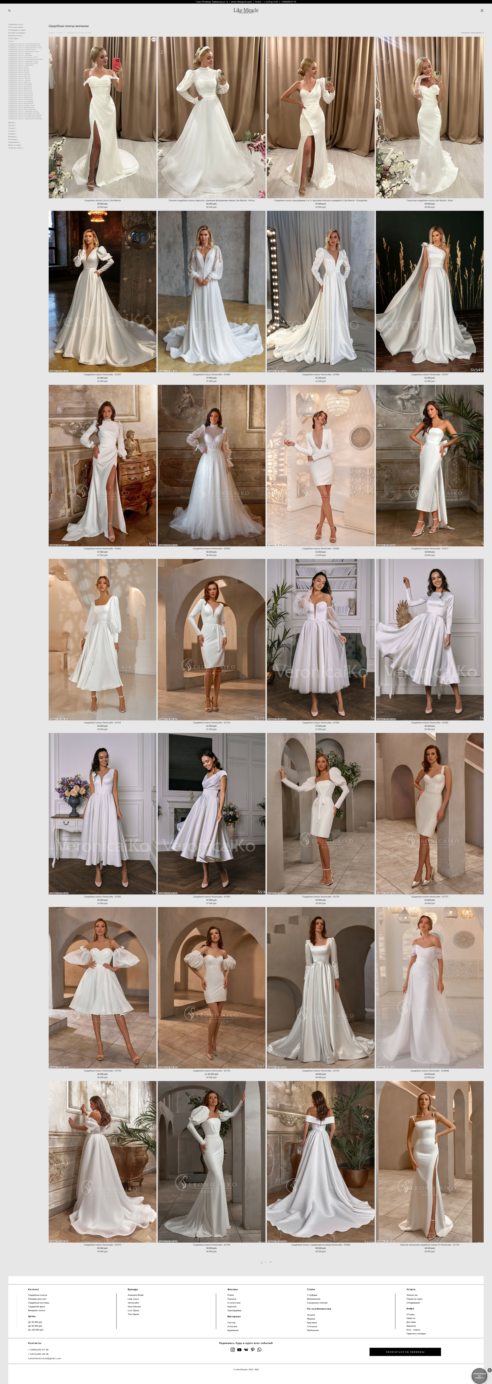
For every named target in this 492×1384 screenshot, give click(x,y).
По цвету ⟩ (12, 131)
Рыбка (230, 1295)
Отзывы (410, 1314)
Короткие (232, 1306)
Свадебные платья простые (19, 76)
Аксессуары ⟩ (13, 38)
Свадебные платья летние (18, 69)
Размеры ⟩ (12, 134)
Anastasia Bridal (135, 1295)
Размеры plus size (37, 1299)
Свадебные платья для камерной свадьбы (24, 115)
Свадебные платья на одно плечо (21, 105)
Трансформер (234, 1310)
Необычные (313, 1330)
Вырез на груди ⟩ (15, 145)
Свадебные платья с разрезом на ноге (23, 61)
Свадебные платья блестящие (20, 84)
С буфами (312, 1295)
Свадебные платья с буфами (19, 53)
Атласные (232, 1326)
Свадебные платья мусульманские (22, 109)
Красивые (312, 1322)
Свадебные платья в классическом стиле (24, 46)
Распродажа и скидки (16, 30)
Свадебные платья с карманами (20, 65)
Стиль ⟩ (11, 41)
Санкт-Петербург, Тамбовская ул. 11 (212, 2)
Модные (311, 1319)
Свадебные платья (15, 24)
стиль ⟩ (61, 33)
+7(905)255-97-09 (288, 2)
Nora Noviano (134, 1306)
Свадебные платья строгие (18, 73)
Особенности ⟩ (14, 142)
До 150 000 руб (35, 1330)
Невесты (411, 1318)
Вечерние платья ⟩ (15, 36)
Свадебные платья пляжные (19, 75)
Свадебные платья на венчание (20, 94)
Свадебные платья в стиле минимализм (24, 44)
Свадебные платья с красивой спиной (23, 111)
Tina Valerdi (133, 1314)
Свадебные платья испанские (19, 86)
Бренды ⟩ (12, 123)
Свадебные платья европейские (20, 103)
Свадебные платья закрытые (19, 82)
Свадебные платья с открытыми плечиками (25, 119)
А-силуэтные (233, 1303)
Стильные (312, 1326)
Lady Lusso (133, 1299)
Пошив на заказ (414, 1299)
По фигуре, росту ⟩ (15, 148)
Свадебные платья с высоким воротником (24, 117)
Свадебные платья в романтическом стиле (25, 48)
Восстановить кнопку (461, 1381)
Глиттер (231, 1322)
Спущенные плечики (317, 1303)
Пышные (231, 1299)
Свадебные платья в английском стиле (23, 51)
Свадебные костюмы (38, 1303)
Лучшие (311, 1315)
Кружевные (233, 1330)
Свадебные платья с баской (19, 78)
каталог (52, 33)
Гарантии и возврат (416, 1333)
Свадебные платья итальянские (20, 99)
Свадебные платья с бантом (19, 80)
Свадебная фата (36, 1306)
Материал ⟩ (12, 137)
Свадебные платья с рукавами (20, 55)
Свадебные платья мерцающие (20, 98)
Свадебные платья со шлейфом (20, 101)
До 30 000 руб (35, 1322)
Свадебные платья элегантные (20, 92)
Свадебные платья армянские (20, 88)
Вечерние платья (36, 1310)
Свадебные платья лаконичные (20, 96)
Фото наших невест (15, 27)
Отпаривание (413, 1303)
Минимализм (313, 1299)
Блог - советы (413, 1330)
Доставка (411, 1322)
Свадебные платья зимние (18, 71)
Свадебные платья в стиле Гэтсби (21, 50)
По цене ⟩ (12, 128)
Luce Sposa (133, 1310)
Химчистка (412, 1295)
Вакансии (411, 1326)
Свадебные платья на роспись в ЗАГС (23, 57)
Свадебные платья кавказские (20, 90)
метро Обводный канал (241, 2)
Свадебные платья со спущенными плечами (25, 59)
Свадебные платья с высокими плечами (24, 113)
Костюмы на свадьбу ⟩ (17, 33)
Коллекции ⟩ (13, 139)
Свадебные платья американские (21, 107)
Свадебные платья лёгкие (18, 67)
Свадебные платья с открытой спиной (23, 63)
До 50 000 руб (35, 1326)
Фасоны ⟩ (12, 125)
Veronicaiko (133, 1303)
